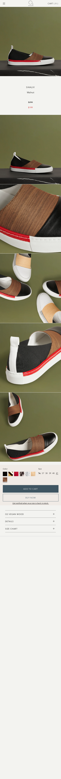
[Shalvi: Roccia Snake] (22, 474)
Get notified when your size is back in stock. (31, 503)
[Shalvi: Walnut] (5, 479)
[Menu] (4, 3)
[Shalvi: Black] (5, 474)
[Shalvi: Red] (16, 474)
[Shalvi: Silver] (27, 474)
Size (40, 468)
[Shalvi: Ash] (33, 474)
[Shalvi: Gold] (10, 474)
